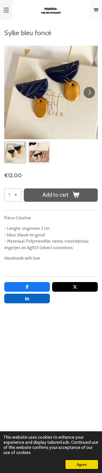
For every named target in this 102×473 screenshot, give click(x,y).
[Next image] (89, 92)
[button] (15, 152)
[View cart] (96, 10)
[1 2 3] (12, 195)
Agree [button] (82, 464)
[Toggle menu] (6, 10)
